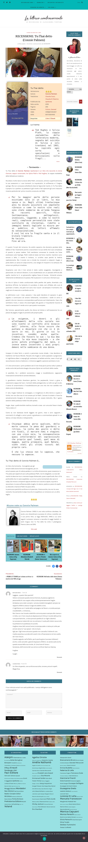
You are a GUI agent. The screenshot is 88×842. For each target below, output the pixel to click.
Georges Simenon (36, 783)
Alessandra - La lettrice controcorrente (30, 44)
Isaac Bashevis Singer (46, 788)
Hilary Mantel (51, 786)
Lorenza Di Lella (68, 796)
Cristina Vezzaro (64, 763)
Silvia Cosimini (79, 817)
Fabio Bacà (49, 778)
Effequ (7, 768)
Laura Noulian (75, 791)
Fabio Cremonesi (76, 768)
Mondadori (21, 788)
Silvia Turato (64, 822)
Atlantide (16, 757)
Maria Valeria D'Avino (74, 804)
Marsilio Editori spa (9, 786)
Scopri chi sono (74, 91)
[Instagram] (80, 359)
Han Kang (44, 786)
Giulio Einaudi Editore (9, 778)
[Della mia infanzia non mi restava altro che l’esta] (71, 741)
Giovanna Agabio (76, 781)
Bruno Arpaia (79, 760)
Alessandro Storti (65, 757)
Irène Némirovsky (36, 788)
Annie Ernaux (35, 768)
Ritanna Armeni (44, 801)
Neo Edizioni (9, 791)
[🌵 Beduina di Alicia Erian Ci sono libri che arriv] (16, 741)
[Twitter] (7, 2)
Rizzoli (24, 801)
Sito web (34, 529)
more (57, 161)
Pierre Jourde (51, 799)
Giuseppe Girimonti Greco (68, 786)
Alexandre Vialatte (47, 760)
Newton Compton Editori (12, 794)
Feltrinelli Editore (9, 775)
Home (28, 32)
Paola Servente (36, 799)
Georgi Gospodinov (46, 783)
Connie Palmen (51, 94)
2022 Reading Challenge (74, 443)
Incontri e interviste (56, 2)
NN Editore (8, 796)
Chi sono (51, 7)
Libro (47, 118)
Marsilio (24, 783)
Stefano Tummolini (68, 825)
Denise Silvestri (63, 765)
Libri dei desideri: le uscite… (69, 249)
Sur (22, 804)
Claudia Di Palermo (52, 99)
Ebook (53, 118)
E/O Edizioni (22, 765)
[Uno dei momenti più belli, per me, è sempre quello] (49, 741)
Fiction (47, 109)
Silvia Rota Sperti (77, 819)
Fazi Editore (11, 773)
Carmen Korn (36, 770)
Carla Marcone (49, 768)
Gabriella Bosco (73, 775)
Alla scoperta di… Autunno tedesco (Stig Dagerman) (54, 556)
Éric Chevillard (37, 809)
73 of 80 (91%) (70, 451)
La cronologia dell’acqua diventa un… (70, 267)
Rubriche (40, 2)
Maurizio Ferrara (73, 809)
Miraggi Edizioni (10, 788)
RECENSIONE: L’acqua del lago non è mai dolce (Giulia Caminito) (74, 489)
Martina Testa (64, 807)
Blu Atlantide (7, 760)
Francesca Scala (77, 773)
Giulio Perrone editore (18, 778)
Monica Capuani (69, 811)
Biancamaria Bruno (68, 760)
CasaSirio (14, 763)
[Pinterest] (10, 2)
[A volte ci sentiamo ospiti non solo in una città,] (82, 741)
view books (79, 453)
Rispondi (59, 657)
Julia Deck (34, 793)
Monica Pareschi (67, 814)
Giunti (25, 778)
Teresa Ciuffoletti (65, 827)
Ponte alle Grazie (17, 799)
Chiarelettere (7, 765)
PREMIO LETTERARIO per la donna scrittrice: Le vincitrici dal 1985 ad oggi (19, 577)
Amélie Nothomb (41, 762)
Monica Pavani (77, 814)
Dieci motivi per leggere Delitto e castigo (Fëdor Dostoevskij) (74, 505)
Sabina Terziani (72, 817)
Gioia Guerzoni (65, 781)
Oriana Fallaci (46, 796)
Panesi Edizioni (8, 799)
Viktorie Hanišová (50, 806)
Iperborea (48, 102)
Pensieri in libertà (37, 7)
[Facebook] (4, 2)
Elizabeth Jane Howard (45, 773)
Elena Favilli (34, 773)
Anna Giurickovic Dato (45, 765)
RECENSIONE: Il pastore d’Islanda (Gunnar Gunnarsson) (41, 556)
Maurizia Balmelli (65, 809)
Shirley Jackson (38, 804)
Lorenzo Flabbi (80, 796)
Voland (8, 806)
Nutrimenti (19, 796)
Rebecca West (35, 801)
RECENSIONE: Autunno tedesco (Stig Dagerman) (13, 556)
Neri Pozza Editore (19, 791)
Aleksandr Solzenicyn (36, 760)
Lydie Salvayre (41, 793)
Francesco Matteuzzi (64, 775)
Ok (44, 838)
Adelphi (8, 757)
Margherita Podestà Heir (68, 801)
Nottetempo (14, 796)
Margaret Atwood (49, 793)
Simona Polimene (48, 804)
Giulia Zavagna (64, 783)
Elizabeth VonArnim (36, 775)
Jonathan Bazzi (49, 791)
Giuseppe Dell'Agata (75, 783)
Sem (20, 804)
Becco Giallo (23, 757)
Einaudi (13, 768)
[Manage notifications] (84, 838)
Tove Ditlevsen (42, 807)
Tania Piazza (35, 806)
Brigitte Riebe (42, 768)
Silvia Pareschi (66, 819)
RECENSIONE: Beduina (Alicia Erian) (78, 159)
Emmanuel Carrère (38, 778)
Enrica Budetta (66, 768)
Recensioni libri (27, 2)
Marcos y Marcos (18, 783)
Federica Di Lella (67, 770)
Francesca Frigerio (65, 773)
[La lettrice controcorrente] (44, 19)
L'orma (21, 781)
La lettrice (74, 445)
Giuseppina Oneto (68, 788)
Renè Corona (63, 817)
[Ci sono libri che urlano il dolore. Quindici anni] (27, 741)
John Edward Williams (38, 791)
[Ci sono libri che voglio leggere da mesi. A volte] (38, 741)
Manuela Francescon (71, 799)
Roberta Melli (52, 801)
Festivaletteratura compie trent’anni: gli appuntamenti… (70, 230)
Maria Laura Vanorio (64, 804)
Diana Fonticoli (71, 765)
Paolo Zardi (43, 799)
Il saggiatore (8, 781)
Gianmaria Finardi (68, 778)
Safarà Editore (7, 804)
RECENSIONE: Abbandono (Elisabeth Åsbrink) (27, 556)
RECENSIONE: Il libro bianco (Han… (70, 240)
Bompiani (7, 763)
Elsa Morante (45, 775)
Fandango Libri (10, 770)
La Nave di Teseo (8, 783)
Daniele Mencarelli (45, 770)
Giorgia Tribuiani (37, 786)
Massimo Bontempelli (37, 796)
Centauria (19, 762)
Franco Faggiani (46, 781)
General (53, 109)
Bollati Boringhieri (16, 760)
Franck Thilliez (36, 781)
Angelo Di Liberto (36, 765)
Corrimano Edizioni (15, 765)
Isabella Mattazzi (65, 791)
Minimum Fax (17, 786)
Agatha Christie (39, 757)
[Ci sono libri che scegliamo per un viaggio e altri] (60, 741)
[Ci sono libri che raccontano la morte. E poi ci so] (5, 741)
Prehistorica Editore (12, 801)
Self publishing (15, 804)
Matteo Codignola (71, 806)
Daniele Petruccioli (76, 763)
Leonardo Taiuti (64, 794)
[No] (86, 837)
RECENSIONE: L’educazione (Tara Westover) (74, 469)
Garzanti (18, 775)
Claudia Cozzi (50, 96)
